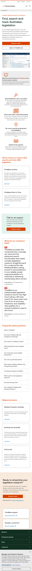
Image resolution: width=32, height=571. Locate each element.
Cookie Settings (16, 568)
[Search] (30, 6)
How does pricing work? (11, 382)
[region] (16, 560)
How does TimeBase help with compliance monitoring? (12, 336)
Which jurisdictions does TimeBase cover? (14, 347)
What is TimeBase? (9, 330)
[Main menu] (26, 6)
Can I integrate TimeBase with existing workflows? (12, 388)
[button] (16, 532)
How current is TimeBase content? (14, 341)
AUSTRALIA (4, 10)
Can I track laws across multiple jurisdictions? (13, 354)
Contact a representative (17, 500)
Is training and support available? (13, 371)
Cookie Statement (6, 565)
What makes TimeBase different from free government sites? (14, 365)
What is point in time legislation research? (13, 376)
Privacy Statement (15, 565)
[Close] (30, 552)
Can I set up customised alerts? (13, 359)
